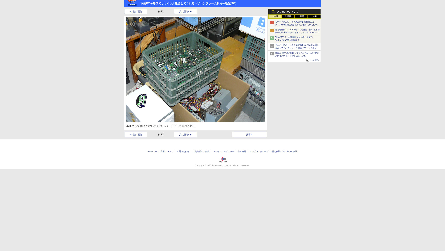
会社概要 (242, 151)
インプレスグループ (259, 151)
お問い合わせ (183, 151)
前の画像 (137, 11)
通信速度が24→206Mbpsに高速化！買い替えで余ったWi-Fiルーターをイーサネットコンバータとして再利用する (297, 32)
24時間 (288, 16)
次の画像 (184, 11)
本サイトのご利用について (160, 151)
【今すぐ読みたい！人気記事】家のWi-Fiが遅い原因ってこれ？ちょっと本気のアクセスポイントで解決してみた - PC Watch (297, 48)
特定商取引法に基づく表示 (284, 151)
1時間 (275, 16)
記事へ (249, 134)
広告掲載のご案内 (201, 151)
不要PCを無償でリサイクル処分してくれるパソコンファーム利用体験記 (185, 3)
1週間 (301, 16)
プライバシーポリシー (223, 151)
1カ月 (314, 16)
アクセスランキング (288, 11)
